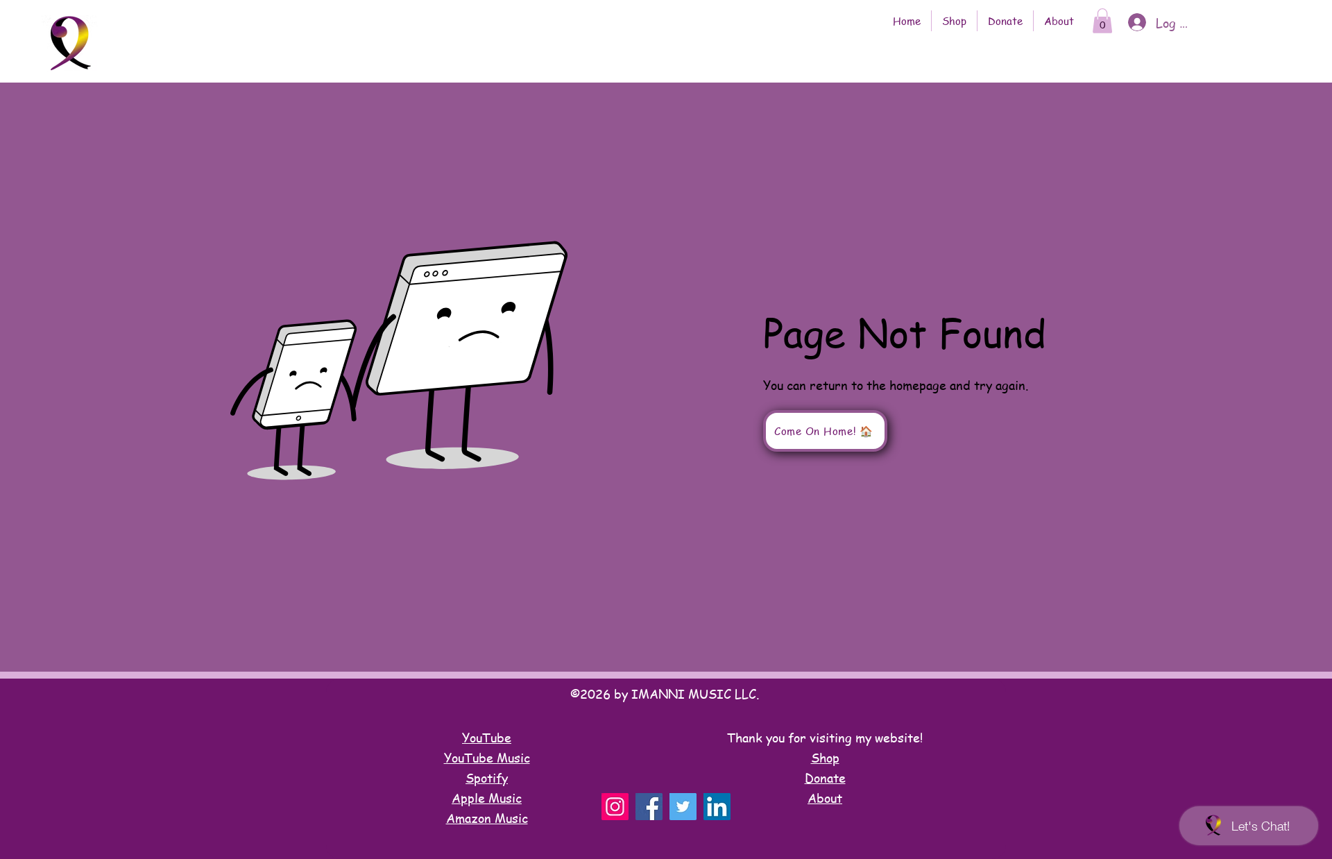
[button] (1102, 20)
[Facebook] (649, 806)
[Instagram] (615, 806)
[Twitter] (683, 806)
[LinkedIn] (717, 806)
